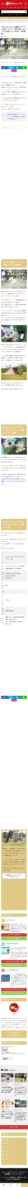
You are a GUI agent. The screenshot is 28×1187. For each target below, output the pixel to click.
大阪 (7, 7)
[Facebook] (4, 67)
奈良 (19, 7)
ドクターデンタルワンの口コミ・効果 (14, 961)
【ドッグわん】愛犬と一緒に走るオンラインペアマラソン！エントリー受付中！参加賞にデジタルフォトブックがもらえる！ (21, 1091)
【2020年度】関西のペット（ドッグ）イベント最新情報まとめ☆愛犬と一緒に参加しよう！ (16, 116)
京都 (22, 7)
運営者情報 (7, 1174)
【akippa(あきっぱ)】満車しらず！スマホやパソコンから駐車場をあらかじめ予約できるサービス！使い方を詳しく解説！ (21, 1117)
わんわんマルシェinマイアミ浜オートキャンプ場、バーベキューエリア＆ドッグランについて (13, 481)
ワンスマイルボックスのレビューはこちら (14, 989)
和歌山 (10, 7)
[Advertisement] (14, 195)
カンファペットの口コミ (14, 934)
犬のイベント (4, 14)
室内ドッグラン (11, 14)
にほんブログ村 (4, 1047)
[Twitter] (11, 67)
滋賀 (26, 7)
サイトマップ (22, 1172)
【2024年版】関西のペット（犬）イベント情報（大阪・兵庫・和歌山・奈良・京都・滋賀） (7, 1090)
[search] (25, 11)
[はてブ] (17, 67)
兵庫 (15, 7)
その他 (6, 1162)
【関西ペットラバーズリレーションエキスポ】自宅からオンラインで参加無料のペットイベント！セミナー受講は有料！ (7, 1115)
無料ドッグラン (19, 14)
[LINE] (23, 67)
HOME (4, 21)
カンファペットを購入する (14, 938)
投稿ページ (10, 21)
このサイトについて (12, 1172)
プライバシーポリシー (18, 1174)
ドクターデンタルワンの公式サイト (14, 965)
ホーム (2, 7)
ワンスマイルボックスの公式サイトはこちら (14, 993)
